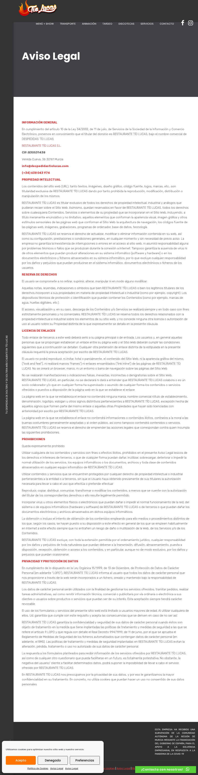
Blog (134, 768)
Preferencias (84, 760)
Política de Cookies (37, 768)
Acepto (20, 760)
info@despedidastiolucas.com (45, 166)
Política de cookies (103, 768)
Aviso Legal (56, 768)
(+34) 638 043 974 (36, 173)
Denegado (53, 760)
